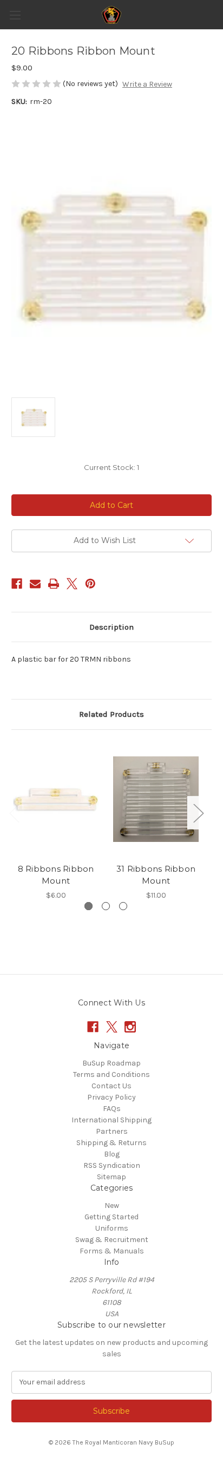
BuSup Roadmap (111, 1063)
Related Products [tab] (111, 714)
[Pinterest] (90, 583)
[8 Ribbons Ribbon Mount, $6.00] (56, 799)
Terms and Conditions (111, 1074)
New (111, 1205)
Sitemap (111, 1176)
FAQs (112, 1108)
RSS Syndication (111, 1165)
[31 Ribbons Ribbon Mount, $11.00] (156, 799)
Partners (112, 1131)
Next (198, 812)
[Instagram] (130, 1027)
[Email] (35, 583)
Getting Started (111, 1216)
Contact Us (111, 1085)
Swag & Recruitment (111, 1239)
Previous (14, 812)
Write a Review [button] (147, 84)
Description (111, 627)
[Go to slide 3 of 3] (123, 906)
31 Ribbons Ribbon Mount (155, 875)
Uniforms (111, 1228)
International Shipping (111, 1120)
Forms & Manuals (112, 1251)
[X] (72, 583)
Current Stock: (111, 467)
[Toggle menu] (15, 15)
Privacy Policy (111, 1097)
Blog (112, 1154)
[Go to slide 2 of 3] (106, 906)
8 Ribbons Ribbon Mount (56, 875)
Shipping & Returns (111, 1142)
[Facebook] (16, 583)
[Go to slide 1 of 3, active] (88, 906)
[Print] (53, 583)
